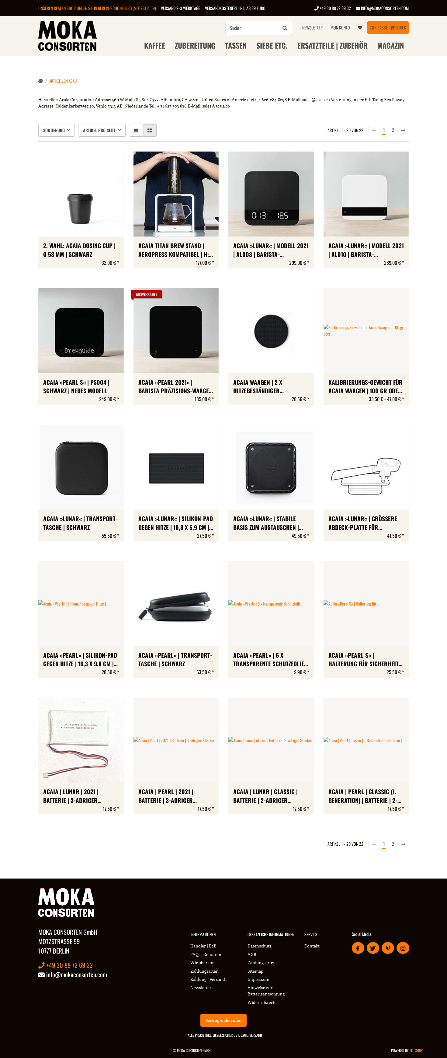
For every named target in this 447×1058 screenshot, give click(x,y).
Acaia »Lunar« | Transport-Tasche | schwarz (80, 523)
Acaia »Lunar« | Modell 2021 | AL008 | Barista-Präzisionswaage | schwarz (271, 250)
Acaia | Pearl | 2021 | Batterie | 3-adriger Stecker (165, 796)
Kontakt (312, 946)
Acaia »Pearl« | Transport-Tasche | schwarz (175, 659)
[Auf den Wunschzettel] (113, 162)
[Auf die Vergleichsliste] (97, 162)
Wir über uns (202, 962)
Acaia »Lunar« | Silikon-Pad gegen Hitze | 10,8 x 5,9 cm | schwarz (175, 523)
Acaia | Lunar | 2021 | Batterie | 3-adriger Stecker (71, 796)
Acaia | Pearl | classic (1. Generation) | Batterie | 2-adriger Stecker (362, 796)
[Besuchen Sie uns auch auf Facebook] (358, 948)
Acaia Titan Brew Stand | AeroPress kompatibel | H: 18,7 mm (173, 250)
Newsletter (312, 27)
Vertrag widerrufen (223, 1020)
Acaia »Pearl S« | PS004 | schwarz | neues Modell (76, 386)
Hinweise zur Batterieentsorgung (266, 991)
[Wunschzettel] (360, 27)
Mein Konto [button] (340, 27)
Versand (255, 1035)
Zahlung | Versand (207, 979)
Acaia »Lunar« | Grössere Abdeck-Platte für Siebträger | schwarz (362, 523)
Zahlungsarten (204, 971)
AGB (252, 954)
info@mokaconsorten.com (384, 8)
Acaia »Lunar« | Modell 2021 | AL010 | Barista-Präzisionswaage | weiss (366, 250)
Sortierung (54, 130)
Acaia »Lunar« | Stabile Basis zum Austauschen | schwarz (266, 523)
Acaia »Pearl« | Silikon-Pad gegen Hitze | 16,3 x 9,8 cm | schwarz (80, 660)
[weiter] (403, 130)
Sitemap (255, 971)
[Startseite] (40, 81)
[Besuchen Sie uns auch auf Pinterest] (388, 948)
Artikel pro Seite (99, 130)
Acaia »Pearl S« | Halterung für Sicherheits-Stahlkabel (366, 660)
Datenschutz (260, 946)
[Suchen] (285, 28)
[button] (136, 130)
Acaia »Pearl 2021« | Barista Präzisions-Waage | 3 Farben (175, 387)
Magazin (390, 45)
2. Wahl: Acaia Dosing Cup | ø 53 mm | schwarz (79, 250)
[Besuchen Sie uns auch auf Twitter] (373, 948)
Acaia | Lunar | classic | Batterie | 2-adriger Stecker (265, 796)
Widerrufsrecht (262, 1002)
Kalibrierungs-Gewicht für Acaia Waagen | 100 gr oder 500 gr (365, 387)
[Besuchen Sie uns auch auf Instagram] (403, 948)
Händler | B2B (203, 946)
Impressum (258, 979)
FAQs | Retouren (205, 954)
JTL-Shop (416, 1050)
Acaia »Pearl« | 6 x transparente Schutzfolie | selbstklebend (270, 660)
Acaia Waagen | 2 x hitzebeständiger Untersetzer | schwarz (263, 387)
